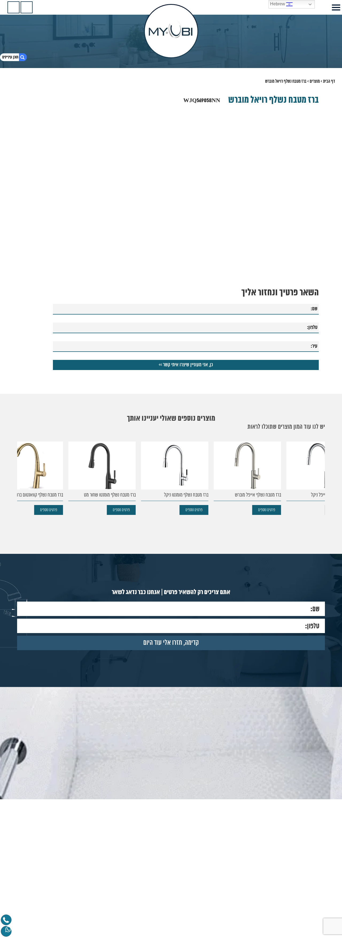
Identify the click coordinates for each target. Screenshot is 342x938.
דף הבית (329, 81)
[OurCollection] (26, 7)
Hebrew (278, 4)
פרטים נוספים (305, 510)
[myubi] (171, 31)
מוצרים (315, 81)
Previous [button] (315, 157)
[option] (286, 478)
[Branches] (13, 7)
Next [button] (26, 157)
